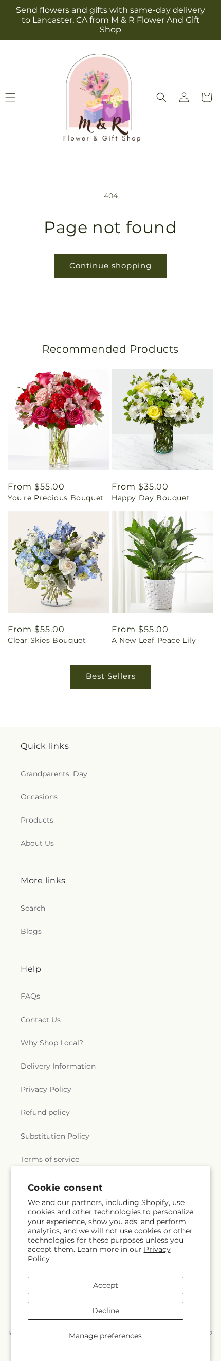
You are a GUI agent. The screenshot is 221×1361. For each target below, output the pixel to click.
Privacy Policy (46, 1089)
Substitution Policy (55, 1136)
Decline (105, 1310)
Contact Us (41, 1019)
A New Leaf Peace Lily (154, 640)
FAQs (30, 996)
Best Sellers (111, 676)
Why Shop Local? (52, 1043)
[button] (161, 97)
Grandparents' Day (54, 773)
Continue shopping (110, 265)
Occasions (39, 796)
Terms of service (50, 1159)
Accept (105, 1285)
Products (37, 820)
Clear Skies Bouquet (47, 640)
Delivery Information (58, 1066)
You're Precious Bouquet (56, 497)
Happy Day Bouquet (151, 497)
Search (33, 908)
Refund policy (45, 1112)
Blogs (31, 931)
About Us (37, 843)
